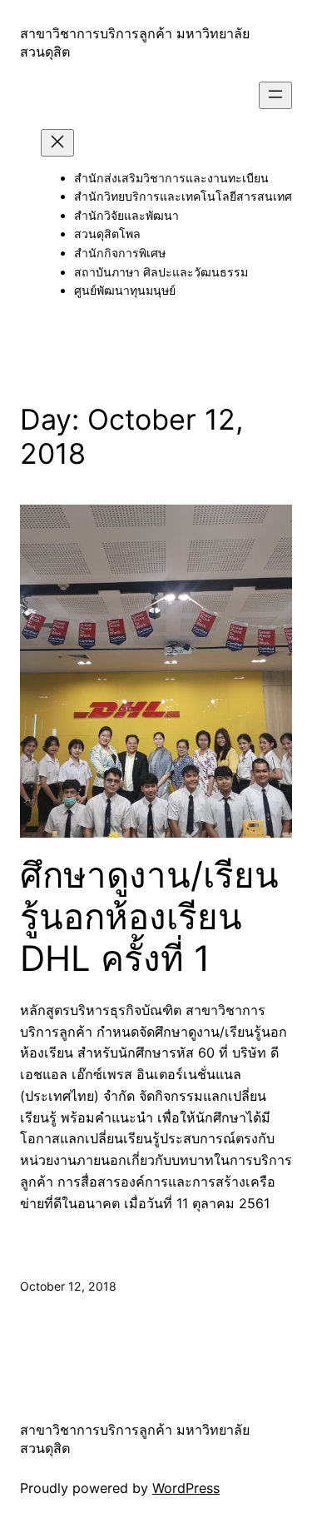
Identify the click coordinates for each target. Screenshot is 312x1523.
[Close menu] (57, 143)
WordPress (186, 1488)
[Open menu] (275, 95)
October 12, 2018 (68, 1286)
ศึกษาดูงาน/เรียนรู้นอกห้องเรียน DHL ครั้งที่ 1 (149, 917)
